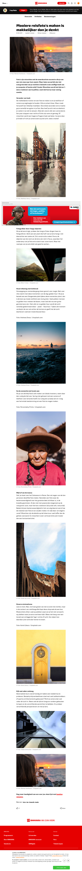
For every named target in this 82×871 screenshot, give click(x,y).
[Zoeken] (69, 3)
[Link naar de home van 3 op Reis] (5, 10)
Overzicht (28, 16)
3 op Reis (13, 10)
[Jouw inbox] (72, 3)
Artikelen (38, 16)
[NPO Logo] (78, 3)
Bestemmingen (50, 16)
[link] (24, 802)
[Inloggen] (75, 3)
